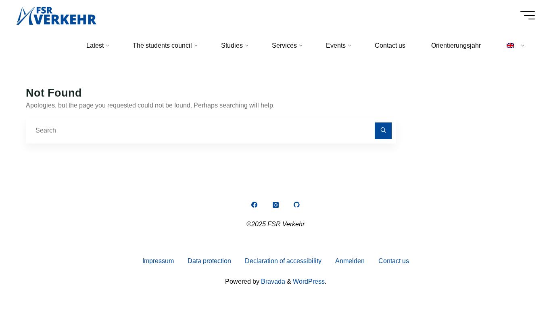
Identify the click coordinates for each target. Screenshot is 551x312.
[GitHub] (297, 205)
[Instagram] (275, 205)
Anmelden (350, 260)
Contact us (393, 260)
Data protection (209, 260)
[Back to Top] (519, 280)
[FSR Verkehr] (56, 15)
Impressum (158, 260)
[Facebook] (254, 205)
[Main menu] (527, 15)
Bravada (272, 281)
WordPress (309, 281)
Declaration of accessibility (283, 260)
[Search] (383, 130)
